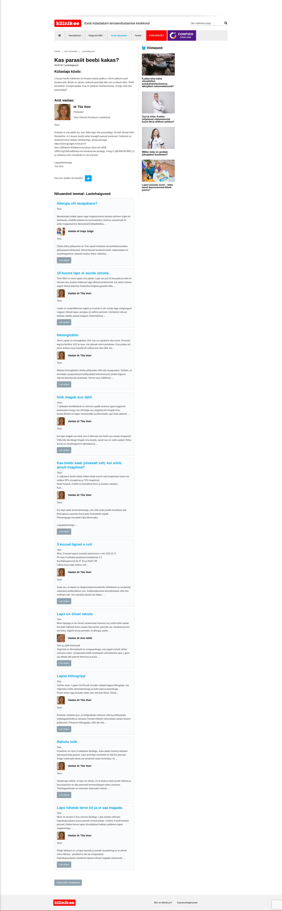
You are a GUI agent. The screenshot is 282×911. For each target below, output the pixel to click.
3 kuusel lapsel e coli (74, 544)
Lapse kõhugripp (71, 676)
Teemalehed (74, 35)
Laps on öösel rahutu (75, 614)
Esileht (57, 51)
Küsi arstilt (156, 35)
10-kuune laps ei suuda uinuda (83, 273)
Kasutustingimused (187, 902)
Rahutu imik (67, 742)
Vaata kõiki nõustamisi (68, 882)
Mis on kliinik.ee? (163, 902)
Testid (138, 35)
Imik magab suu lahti (74, 397)
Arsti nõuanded (119, 35)
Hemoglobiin (67, 335)
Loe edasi (64, 260)
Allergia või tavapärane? (77, 203)
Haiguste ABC (96, 35)
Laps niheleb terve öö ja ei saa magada (89, 808)
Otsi (226, 23)
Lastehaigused (88, 51)
